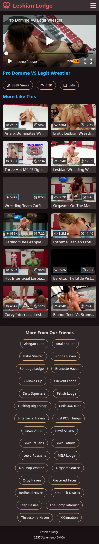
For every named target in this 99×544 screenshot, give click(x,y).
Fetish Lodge (66, 393)
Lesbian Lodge (32, 5)
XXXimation (69, 517)
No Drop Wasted (31, 468)
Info (71, 85)
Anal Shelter (65, 344)
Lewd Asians (64, 430)
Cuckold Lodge (65, 381)
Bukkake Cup (32, 381)
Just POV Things (68, 418)
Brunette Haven (67, 368)
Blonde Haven (65, 356)
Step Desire (29, 505)
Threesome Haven (35, 517)
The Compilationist (64, 505)
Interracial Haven (31, 418)
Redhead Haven (31, 492)
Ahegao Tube (34, 344)
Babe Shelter (33, 356)
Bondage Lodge (32, 368)
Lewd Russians (34, 455)
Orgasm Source (68, 468)
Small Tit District (67, 492)
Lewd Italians (33, 443)
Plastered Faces (64, 480)
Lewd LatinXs (65, 443)
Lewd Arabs (34, 430)
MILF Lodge (67, 455)
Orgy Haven (32, 480)
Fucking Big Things (32, 406)
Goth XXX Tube (70, 406)
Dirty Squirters (34, 393)
